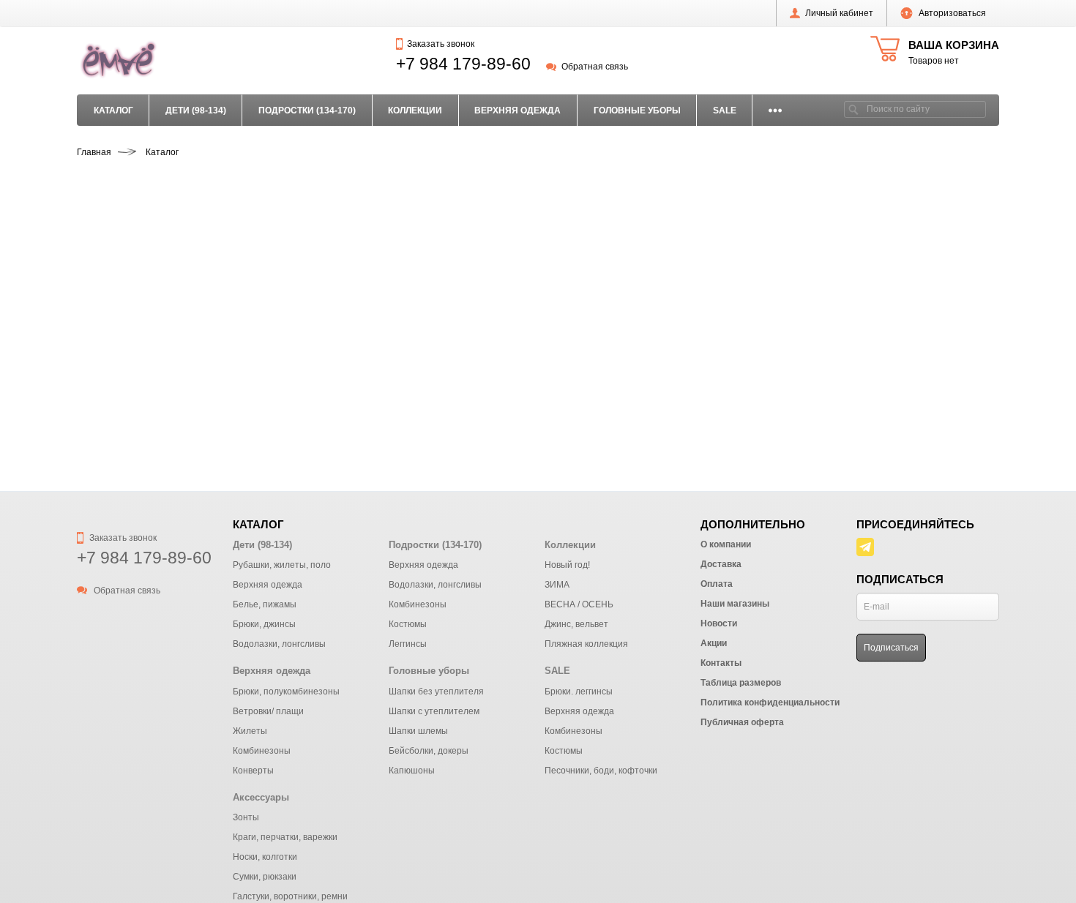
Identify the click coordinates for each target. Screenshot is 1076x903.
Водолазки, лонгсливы (279, 644)
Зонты (246, 817)
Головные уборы (637, 110)
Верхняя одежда (517, 110)
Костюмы (408, 624)
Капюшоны (412, 770)
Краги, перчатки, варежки (285, 837)
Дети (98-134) (195, 110)
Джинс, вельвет (576, 624)
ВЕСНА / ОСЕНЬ (579, 604)
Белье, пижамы (264, 604)
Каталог (113, 110)
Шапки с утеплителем (434, 711)
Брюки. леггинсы (579, 691)
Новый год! (567, 565)
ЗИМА (557, 585)
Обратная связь (594, 66)
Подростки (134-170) (307, 110)
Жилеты (250, 731)
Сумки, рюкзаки (264, 877)
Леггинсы (408, 644)
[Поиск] (853, 109)
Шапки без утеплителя (436, 691)
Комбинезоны (418, 604)
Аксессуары (261, 797)
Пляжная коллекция (586, 644)
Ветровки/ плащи (268, 711)
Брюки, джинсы (264, 624)
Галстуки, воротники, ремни (290, 896)
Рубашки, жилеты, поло (282, 565)
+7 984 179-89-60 (463, 63)
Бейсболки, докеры (428, 751)
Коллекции (415, 110)
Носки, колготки (265, 857)
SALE (724, 110)
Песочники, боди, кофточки (601, 770)
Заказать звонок (440, 44)
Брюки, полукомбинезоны (286, 691)
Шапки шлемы (418, 731)
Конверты (253, 770)
